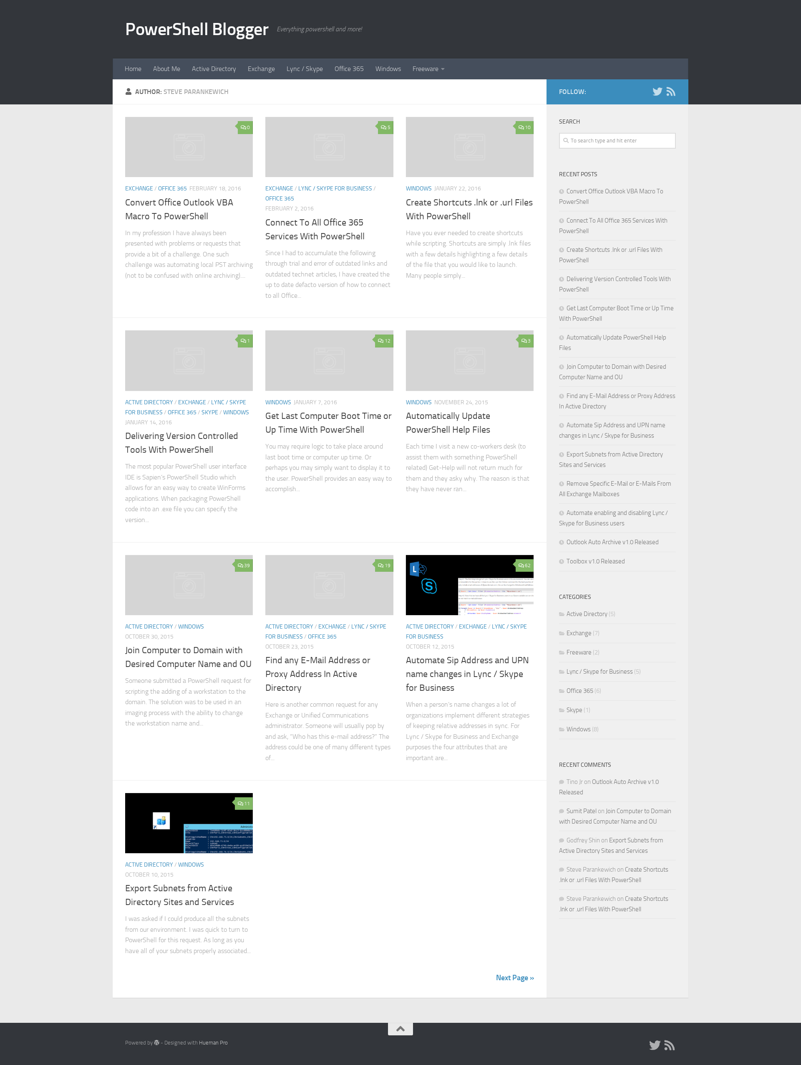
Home (133, 69)
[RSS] (671, 91)
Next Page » (515, 977)
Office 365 (349, 69)
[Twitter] (657, 91)
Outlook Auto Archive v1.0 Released (613, 542)
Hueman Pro (213, 1043)
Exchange (261, 69)
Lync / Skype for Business (335, 188)
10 (528, 127)
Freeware (425, 69)
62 (528, 565)
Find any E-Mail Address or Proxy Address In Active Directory (317, 674)
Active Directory (214, 69)
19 (387, 565)
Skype (210, 412)
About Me (166, 69)
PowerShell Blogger (196, 29)
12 (387, 341)
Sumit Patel (582, 811)
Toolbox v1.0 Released (596, 561)
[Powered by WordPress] (156, 1042)
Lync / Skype (305, 69)
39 (247, 565)
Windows (388, 69)
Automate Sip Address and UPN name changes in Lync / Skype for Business (467, 674)
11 (247, 803)
